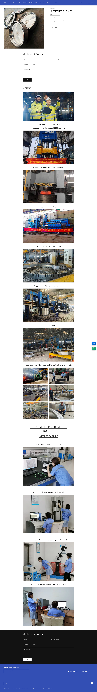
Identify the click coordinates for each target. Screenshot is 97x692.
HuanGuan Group (9, 688)
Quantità (51, 14)
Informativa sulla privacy (26, 688)
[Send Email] (94, 343)
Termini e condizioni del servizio (49, 688)
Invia (27, 79)
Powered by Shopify (16, 688)
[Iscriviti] (27, 671)
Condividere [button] (54, 27)
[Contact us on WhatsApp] (94, 348)
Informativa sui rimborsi (37, 688)
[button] (85, 2)
